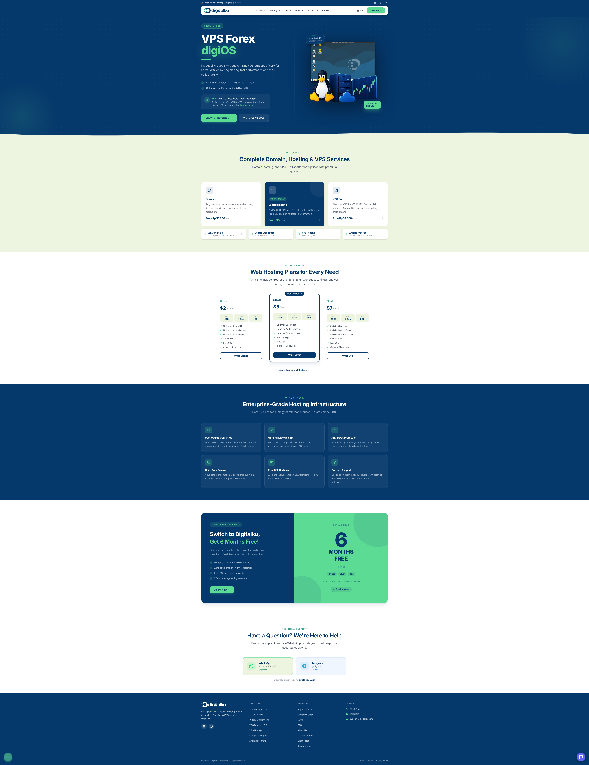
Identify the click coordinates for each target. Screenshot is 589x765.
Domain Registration (259, 709)
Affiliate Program (257, 740)
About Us (302, 730)
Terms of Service (306, 735)
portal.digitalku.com (307, 680)
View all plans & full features (293, 370)
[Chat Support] (8, 757)
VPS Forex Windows (253, 118)
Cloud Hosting (256, 714)
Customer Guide (305, 714)
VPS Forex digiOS (258, 725)
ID (387, 3)
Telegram (354, 714)
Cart (362, 10)
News (300, 720)
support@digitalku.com (361, 718)
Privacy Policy (381, 760)
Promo (325, 10)
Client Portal (376, 10)
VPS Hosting (255, 730)
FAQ (300, 725)
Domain (259, 10)
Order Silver (294, 354)
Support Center (305, 709)
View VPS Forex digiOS (217, 118)
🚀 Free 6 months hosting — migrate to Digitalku (221, 3)
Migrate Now (220, 589)
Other (298, 10)
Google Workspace (258, 735)
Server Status (304, 746)
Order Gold (348, 355)
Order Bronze (241, 355)
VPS (286, 10)
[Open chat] (581, 757)
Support (311, 10)
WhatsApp (355, 709)
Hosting (273, 10)
